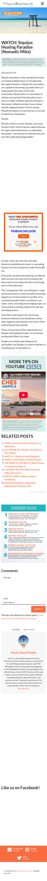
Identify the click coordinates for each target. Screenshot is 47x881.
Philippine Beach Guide (25, 871)
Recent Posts (29, 630)
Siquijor (34, 492)
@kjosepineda (23, 688)
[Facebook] (23, 646)
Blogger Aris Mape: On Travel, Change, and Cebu (37, 501)
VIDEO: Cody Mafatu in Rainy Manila (22, 459)
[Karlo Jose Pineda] (23, 641)
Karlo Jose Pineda (23, 652)
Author (16, 630)
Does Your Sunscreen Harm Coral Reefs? (43, 501)
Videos (42, 492)
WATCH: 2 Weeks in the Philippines (22, 456)
